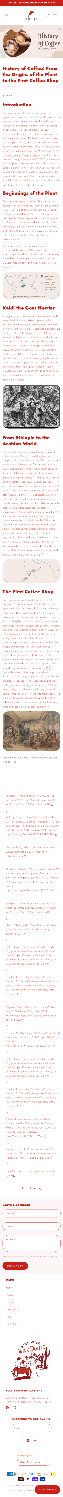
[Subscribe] (48, 1428)
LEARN (9, 1295)
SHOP (9, 1288)
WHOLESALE (12, 1309)
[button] (6, 15)
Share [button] (9, 95)
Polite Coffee (19, 1485)
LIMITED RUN (12, 1324)
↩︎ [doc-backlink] (52, 804)
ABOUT (9, 1302)
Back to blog (33, 1188)
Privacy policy (16, 1490)
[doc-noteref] (43, 185)
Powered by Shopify (34, 1485)
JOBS (8, 1317)
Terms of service (32, 1490)
